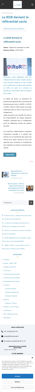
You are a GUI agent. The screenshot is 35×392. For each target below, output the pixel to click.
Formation (6, 285)
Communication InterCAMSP (11, 278)
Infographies (7, 317)
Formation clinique (10, 288)
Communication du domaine (13, 29)
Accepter (17, 376)
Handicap (6, 299)
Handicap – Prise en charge (11, 307)
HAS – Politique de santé (10, 314)
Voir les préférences (17, 387)
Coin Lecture (7, 270)
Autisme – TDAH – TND (10, 263)
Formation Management (12, 292)
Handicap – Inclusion (11, 303)
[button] (32, 358)
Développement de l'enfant (11, 281)
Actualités (6, 259)
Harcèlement (7, 310)
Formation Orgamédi (11, 296)
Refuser (17, 382)
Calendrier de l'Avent (9, 267)
